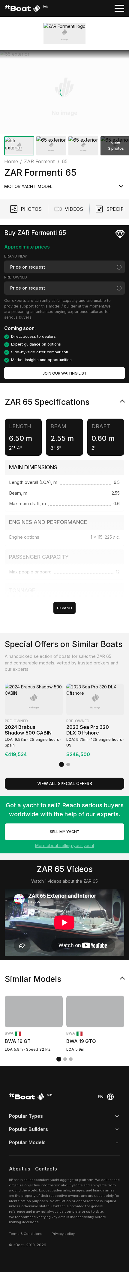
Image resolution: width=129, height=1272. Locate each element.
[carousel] (64, 104)
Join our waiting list (65, 373)
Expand (64, 608)
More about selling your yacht (64, 845)
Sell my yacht (65, 831)
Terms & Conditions (25, 1234)
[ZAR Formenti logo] (65, 33)
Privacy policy (63, 1234)
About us (19, 1169)
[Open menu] (119, 8)
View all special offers (64, 783)
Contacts (46, 1169)
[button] (64, 92)
